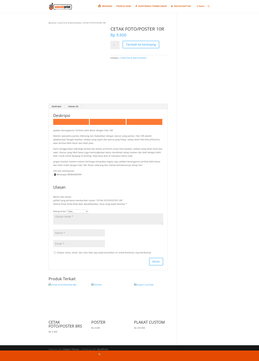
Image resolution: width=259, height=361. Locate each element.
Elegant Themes (71, 349)
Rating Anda (60, 211)
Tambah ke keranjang (141, 44)
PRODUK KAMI (123, 6)
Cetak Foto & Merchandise (69, 22)
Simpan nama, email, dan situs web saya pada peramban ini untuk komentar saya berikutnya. (104, 252)
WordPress (102, 349)
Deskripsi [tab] (56, 106)
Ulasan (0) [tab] (73, 106)
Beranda (52, 22)
